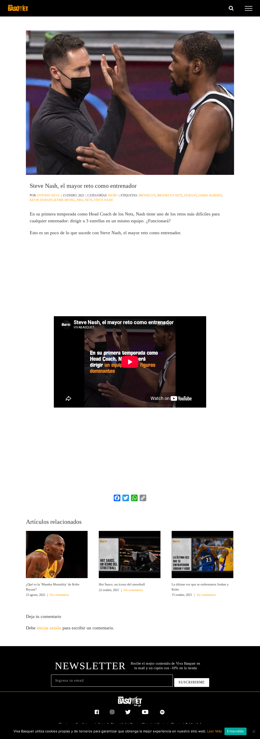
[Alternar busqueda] (231, 8)
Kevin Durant (41, 200)
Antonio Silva (48, 195)
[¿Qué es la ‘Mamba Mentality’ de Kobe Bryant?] (57, 554)
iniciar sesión (49, 627)
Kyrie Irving (64, 200)
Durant (190, 195)
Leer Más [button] (214, 731)
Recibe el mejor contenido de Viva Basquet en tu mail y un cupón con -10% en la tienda (165, 666)
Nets (88, 200)
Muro (113, 195)
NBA (80, 200)
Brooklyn (147, 195)
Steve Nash (103, 200)
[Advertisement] (130, 276)
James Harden (210, 195)
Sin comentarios (59, 595)
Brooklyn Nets (170, 195)
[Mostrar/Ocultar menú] (248, 8)
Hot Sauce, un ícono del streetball (122, 584)
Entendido (235, 731)
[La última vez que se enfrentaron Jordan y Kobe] (202, 554)
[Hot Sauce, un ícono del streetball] (129, 554)
